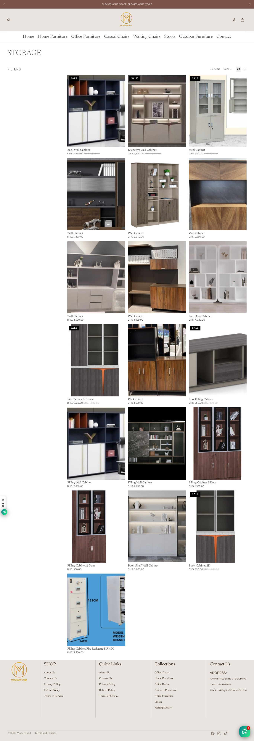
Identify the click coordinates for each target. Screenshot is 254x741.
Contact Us (50, 678)
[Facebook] (212, 733)
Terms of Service (53, 696)
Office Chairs (162, 672)
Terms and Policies (45, 733)
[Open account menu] (234, 20)
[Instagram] (219, 733)
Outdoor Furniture (165, 690)
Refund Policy (52, 690)
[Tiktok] (226, 733)
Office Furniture (164, 696)
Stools (158, 702)
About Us (49, 672)
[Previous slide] (4, 4)
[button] (228, 69)
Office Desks (162, 684)
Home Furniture (164, 678)
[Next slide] (250, 4)
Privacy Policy (52, 684)
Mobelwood (24, 733)
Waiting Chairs (163, 708)
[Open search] (8, 20)
